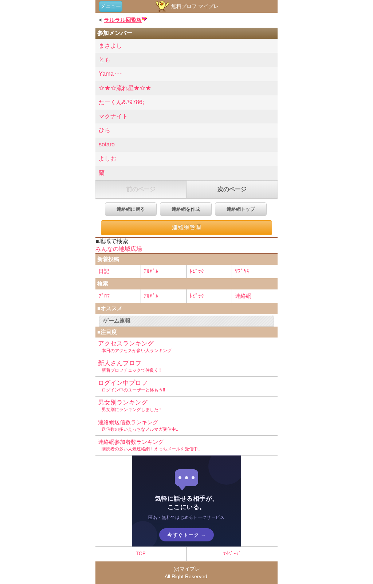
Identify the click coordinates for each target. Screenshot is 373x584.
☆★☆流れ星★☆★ (125, 88)
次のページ (232, 189)
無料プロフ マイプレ (194, 6)
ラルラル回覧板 (123, 20)
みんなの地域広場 (118, 249)
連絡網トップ (241, 209)
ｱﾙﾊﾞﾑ (151, 271)
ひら (104, 130)
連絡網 (243, 296)
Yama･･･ (110, 74)
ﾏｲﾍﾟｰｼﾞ (232, 553)
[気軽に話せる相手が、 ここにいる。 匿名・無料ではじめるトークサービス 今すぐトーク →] (186, 544)
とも (104, 59)
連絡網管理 (186, 227)
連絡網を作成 (186, 209)
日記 (103, 271)
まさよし (110, 46)
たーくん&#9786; (121, 102)
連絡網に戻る (131, 209)
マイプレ (190, 569)
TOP (141, 553)
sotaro (107, 144)
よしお (107, 158)
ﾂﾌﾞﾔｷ (242, 271)
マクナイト (113, 116)
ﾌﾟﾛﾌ (104, 296)
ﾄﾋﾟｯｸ (196, 271)
